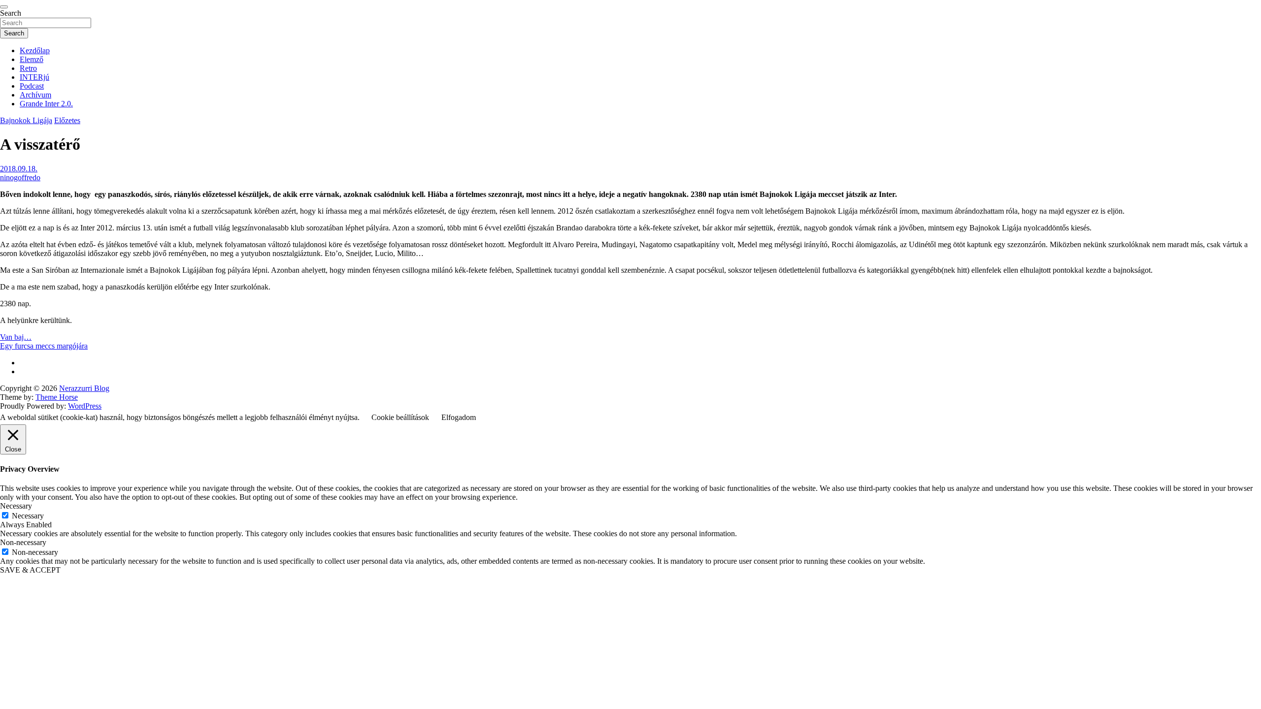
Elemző (31, 59)
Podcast (32, 86)
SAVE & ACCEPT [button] (30, 570)
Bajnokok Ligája (26, 120)
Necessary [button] (16, 506)
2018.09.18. (18, 168)
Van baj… (16, 337)
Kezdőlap (35, 50)
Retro (28, 68)
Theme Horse (56, 397)
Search (10, 13)
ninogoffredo (20, 177)
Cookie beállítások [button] (400, 417)
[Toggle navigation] (4, 6)
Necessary (28, 516)
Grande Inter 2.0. (46, 103)
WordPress (84, 406)
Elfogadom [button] (458, 417)
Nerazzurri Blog (84, 388)
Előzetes (67, 120)
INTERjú (34, 77)
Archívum (35, 95)
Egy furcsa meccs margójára (44, 346)
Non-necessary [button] (23, 542)
